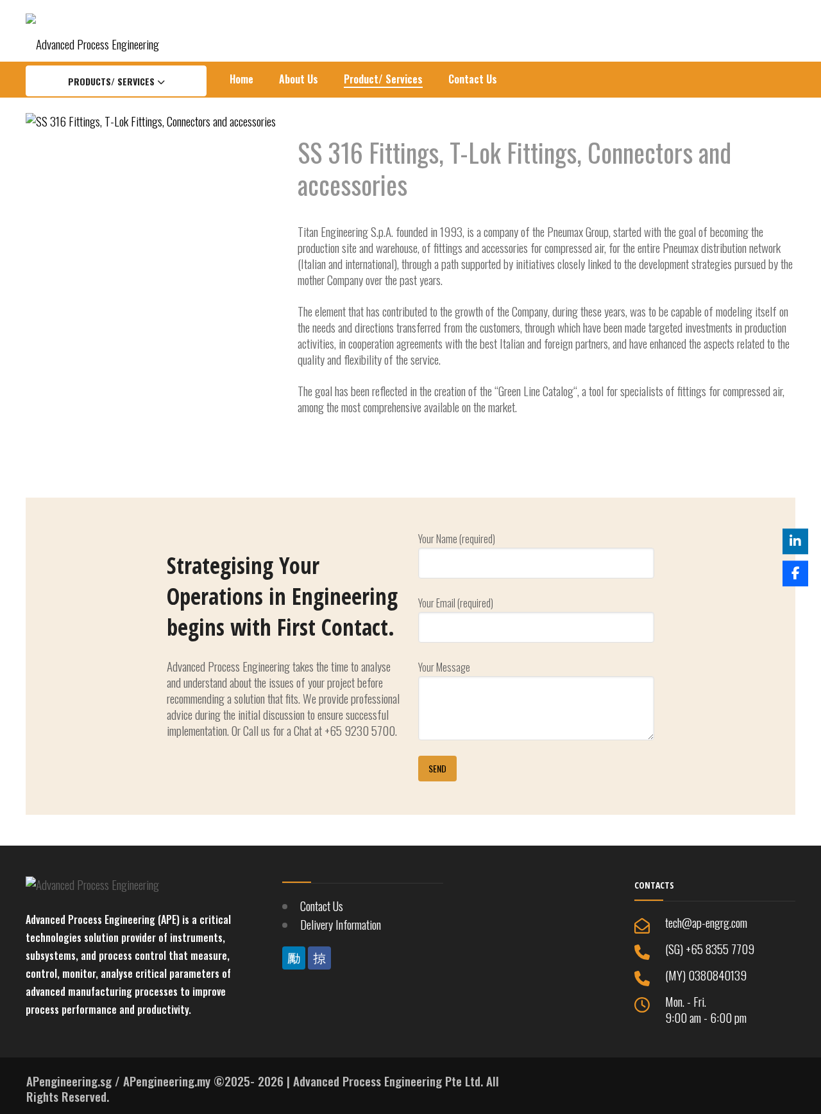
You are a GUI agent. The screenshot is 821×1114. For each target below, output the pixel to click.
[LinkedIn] (795, 541)
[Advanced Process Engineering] (92, 30)
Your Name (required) (456, 538)
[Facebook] (795, 573)
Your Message (444, 667)
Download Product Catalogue (367, 451)
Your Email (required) (455, 603)
